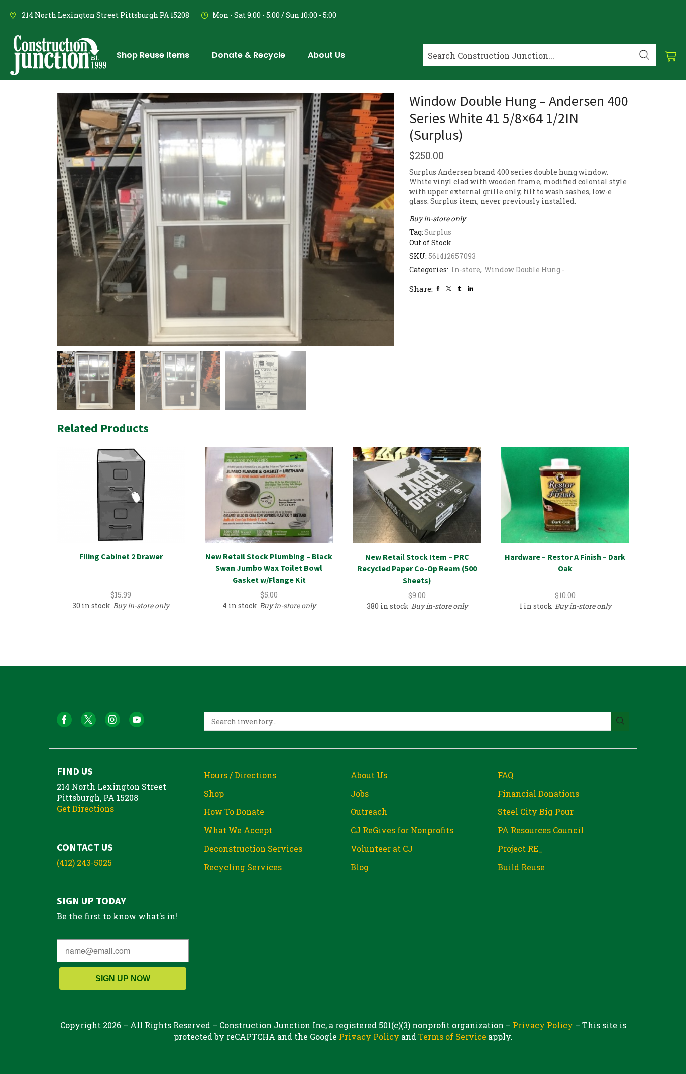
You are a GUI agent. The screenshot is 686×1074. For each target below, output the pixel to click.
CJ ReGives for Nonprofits (402, 830)
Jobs (360, 793)
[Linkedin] (470, 288)
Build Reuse (521, 867)
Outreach (369, 811)
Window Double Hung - (524, 269)
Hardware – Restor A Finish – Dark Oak (565, 563)
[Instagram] (112, 719)
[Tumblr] (459, 288)
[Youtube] (136, 719)
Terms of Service (452, 1036)
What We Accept (238, 830)
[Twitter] (448, 288)
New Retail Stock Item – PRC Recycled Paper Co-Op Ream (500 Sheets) (417, 569)
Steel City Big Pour (536, 811)
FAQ (505, 775)
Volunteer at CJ (382, 848)
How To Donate (234, 811)
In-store (465, 269)
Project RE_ (520, 848)
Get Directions (85, 808)
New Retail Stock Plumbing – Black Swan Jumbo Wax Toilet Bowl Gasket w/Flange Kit (268, 568)
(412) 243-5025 (84, 862)
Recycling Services (243, 867)
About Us (369, 775)
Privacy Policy (543, 1025)
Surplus (437, 232)
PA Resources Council (541, 830)
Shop (214, 793)
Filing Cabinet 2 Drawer (121, 556)
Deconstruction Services (253, 848)
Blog (360, 867)
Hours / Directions (240, 775)
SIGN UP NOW (122, 978)
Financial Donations (538, 793)
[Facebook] (438, 288)
